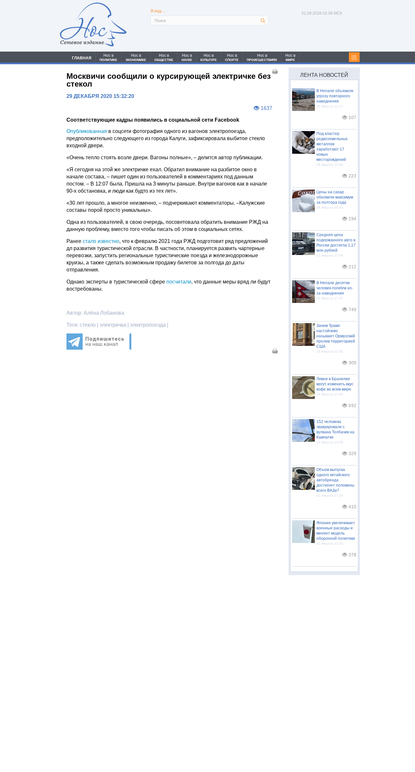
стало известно (101, 241)
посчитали (178, 281)
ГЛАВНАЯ (81, 58)
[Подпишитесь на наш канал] (98, 348)
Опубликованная (86, 131)
